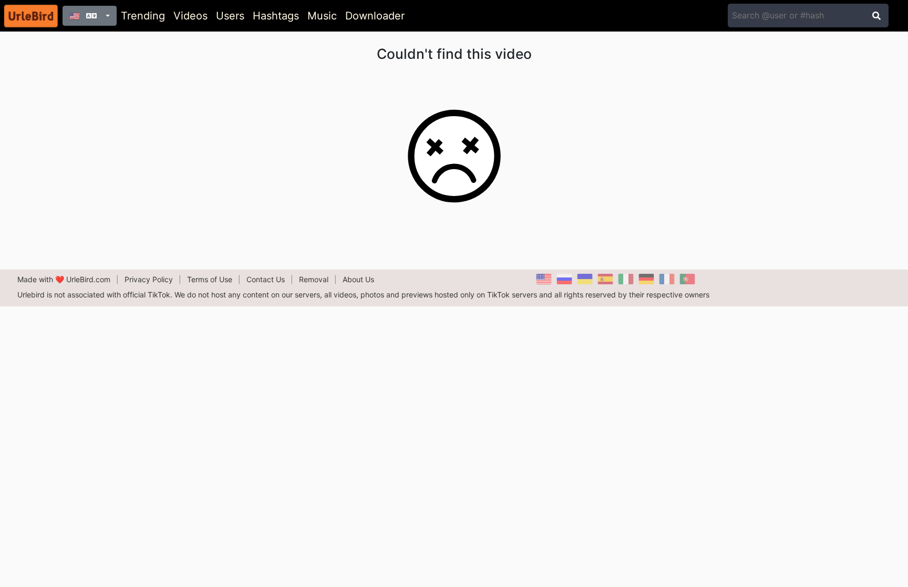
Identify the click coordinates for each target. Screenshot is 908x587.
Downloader (375, 15)
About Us (358, 279)
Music (322, 15)
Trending (143, 15)
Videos (190, 15)
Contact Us (265, 279)
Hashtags (276, 15)
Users (230, 15)
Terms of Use (209, 279)
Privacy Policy (149, 279)
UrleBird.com (88, 279)
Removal (313, 279)
